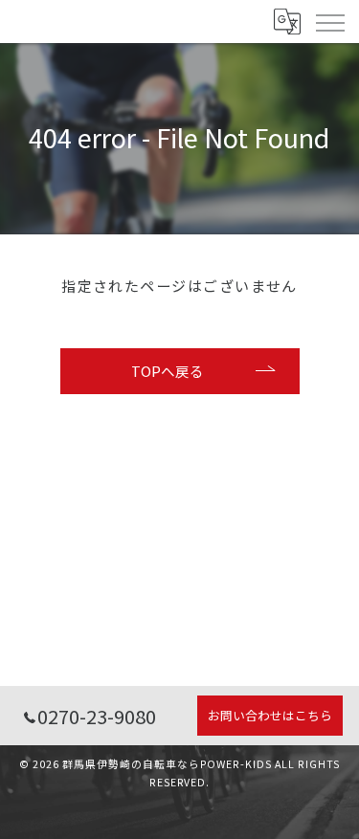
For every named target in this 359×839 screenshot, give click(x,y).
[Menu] (329, 21)
